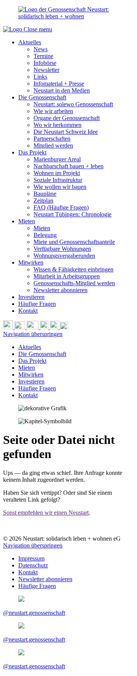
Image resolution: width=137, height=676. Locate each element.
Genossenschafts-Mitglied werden (74, 283)
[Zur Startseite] (13, 29)
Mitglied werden (53, 145)
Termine (43, 56)
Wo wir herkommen (57, 125)
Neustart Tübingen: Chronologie (72, 214)
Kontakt (28, 310)
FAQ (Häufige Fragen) (61, 207)
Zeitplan (43, 200)
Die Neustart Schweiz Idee (65, 131)
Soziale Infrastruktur (57, 180)
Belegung (45, 235)
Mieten (26, 221)
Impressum (31, 558)
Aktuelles (29, 42)
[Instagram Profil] (45, 327)
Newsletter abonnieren (60, 290)
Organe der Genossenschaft (66, 118)
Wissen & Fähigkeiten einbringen (73, 269)
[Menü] (64, 327)
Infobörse (44, 63)
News (40, 49)
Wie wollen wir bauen (59, 187)
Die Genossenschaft (42, 97)
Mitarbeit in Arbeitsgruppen (66, 276)
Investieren (31, 297)
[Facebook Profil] (55, 327)
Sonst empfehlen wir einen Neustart (46, 512)
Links (40, 76)
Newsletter (46, 70)
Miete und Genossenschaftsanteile (74, 242)
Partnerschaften (51, 138)
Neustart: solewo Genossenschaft (73, 104)
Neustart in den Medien (61, 90)
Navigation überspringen (32, 334)
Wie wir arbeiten (53, 111)
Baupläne (44, 193)
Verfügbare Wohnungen (62, 248)
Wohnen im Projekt (56, 173)
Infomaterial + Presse (58, 83)
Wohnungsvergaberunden (64, 255)
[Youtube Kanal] (33, 327)
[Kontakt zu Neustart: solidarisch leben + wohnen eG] (20, 327)
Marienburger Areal (57, 159)
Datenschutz (33, 565)
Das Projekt (32, 152)
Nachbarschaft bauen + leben (68, 166)
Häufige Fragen (37, 304)
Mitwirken (30, 262)
